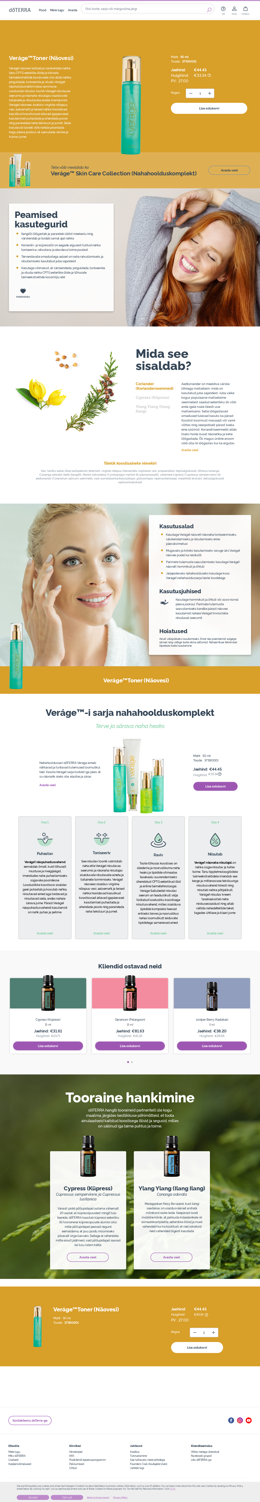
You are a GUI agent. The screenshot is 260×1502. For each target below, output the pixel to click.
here (172, 1489)
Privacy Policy (120, 1497)
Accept (33, 1497)
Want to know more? (98, 1497)
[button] (128, 1062)
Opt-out (67, 1497)
